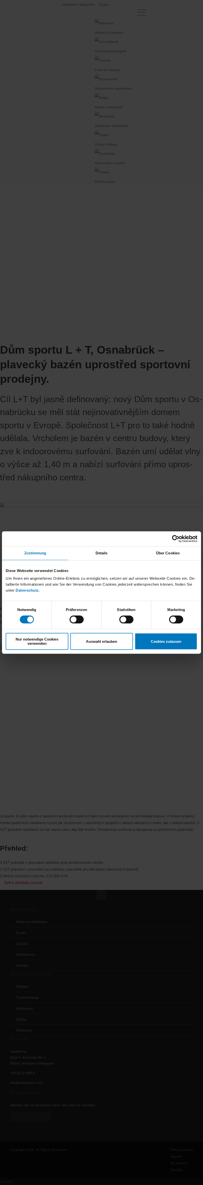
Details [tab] (102, 553)
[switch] (77, 619)
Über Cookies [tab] (168, 553)
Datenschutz (27, 590)
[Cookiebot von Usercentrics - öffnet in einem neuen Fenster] (175, 538)
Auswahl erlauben (101, 641)
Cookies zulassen (166, 641)
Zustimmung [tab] (35, 553)
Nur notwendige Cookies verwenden (37, 641)
